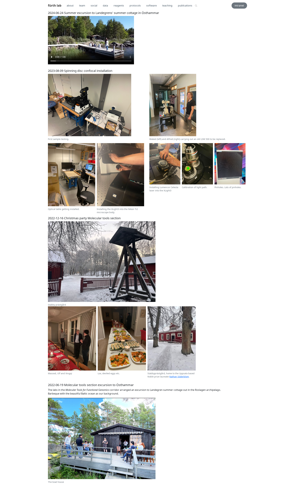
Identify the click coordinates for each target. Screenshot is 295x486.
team (82, 5)
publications (185, 5)
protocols (135, 5)
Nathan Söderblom (179, 376)
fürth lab (54, 5)
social (94, 5)
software (151, 5)
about (70, 5)
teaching (167, 5)
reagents (119, 5)
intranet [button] (239, 5)
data (105, 5)
